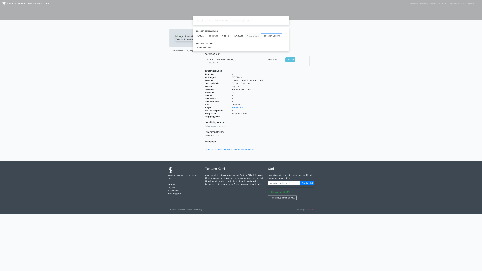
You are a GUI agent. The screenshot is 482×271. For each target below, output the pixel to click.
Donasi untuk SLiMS (280, 192)
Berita (433, 3)
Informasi (424, 3)
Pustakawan (453, 3)
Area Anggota (467, 3)
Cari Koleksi (307, 183)
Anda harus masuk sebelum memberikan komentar (230, 149)
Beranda (414, 3)
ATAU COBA (253, 36)
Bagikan (193, 51)
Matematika (237, 107)
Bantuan (442, 3)
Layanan (171, 187)
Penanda (179, 51)
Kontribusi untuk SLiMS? (283, 197)
